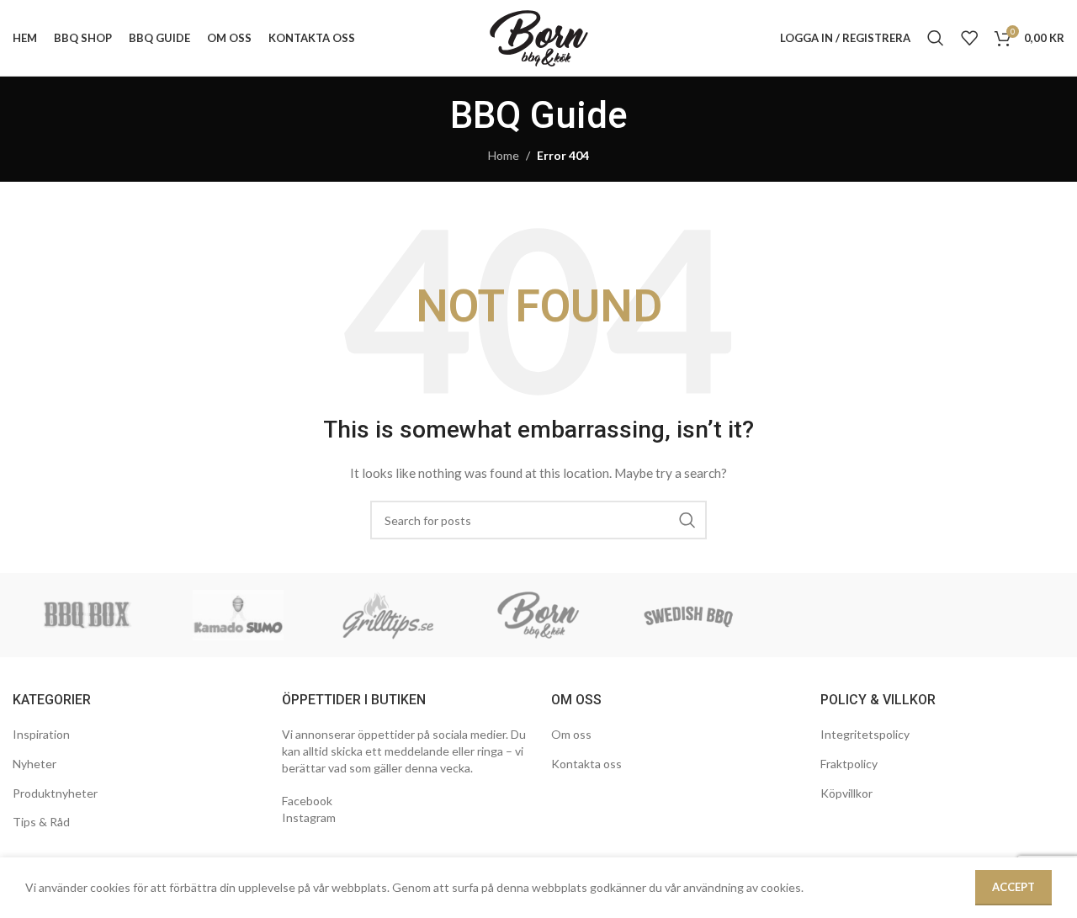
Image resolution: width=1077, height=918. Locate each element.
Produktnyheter (55, 793)
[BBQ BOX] (88, 615)
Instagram (309, 817)
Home (503, 155)
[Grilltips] (388, 615)
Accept (1013, 887)
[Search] (935, 38)
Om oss (571, 734)
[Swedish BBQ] (688, 615)
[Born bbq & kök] (539, 615)
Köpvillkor (846, 793)
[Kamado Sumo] (238, 615)
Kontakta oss (586, 763)
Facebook (307, 800)
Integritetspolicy (865, 734)
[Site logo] (539, 36)
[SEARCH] (687, 520)
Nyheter (34, 763)
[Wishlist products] (969, 38)
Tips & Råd (41, 822)
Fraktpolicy (849, 763)
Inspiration (41, 734)
